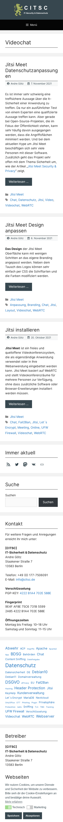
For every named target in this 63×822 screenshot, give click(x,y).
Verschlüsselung (36, 711)
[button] (8, 807)
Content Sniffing (15, 659)
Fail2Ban (24, 422)
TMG (42, 707)
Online (35, 427)
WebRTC (27, 205)
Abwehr (11, 648)
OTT (18, 702)
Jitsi (40, 200)
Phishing (26, 702)
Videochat (12, 205)
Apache (41, 648)
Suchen (10, 495)
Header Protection (29, 688)
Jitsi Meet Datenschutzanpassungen (31, 70)
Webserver (45, 716)
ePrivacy (25, 683)
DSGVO (12, 682)
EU (32, 682)
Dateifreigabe (33, 659)
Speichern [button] (13, 815)
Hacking (9, 689)
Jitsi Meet (17, 194)
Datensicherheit (15, 672)
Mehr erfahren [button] (13, 801)
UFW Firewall (14, 711)
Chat (13, 200)
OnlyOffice (10, 702)
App (7, 655)
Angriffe (30, 649)
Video (49, 200)
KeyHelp (10, 693)
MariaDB (29, 697)
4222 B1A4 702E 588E (35, 593)
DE (28, 672)
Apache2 (53, 649)
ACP (22, 648)
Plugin (34, 702)
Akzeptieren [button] (33, 815)
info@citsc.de (25, 579)
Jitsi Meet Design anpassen (24, 227)
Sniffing (28, 706)
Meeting (23, 427)
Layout (10, 310)
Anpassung (18, 305)
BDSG (16, 654)
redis (19, 707)
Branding (33, 305)
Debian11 (10, 676)
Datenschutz (27, 200)
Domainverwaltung (29, 676)
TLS (36, 707)
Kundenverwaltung (30, 693)
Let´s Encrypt (13, 697)
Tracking (50, 707)
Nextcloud (42, 697)
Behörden (29, 654)
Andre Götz (17, 83)
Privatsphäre (47, 702)
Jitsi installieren (22, 330)
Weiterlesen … (19, 181)
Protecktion (10, 707)
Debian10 (40, 672)
